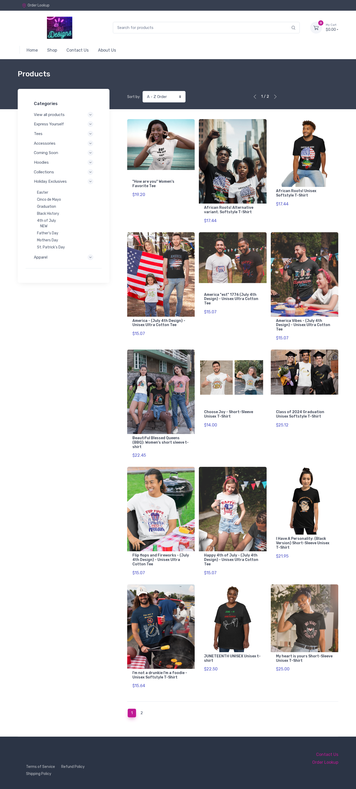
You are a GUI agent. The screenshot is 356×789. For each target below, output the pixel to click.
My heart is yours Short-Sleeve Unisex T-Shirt (304, 658)
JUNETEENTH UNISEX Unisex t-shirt (232, 658)
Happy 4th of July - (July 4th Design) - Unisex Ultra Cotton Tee (231, 559)
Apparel (40, 257)
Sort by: (133, 97)
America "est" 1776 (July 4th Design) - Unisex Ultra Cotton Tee (231, 299)
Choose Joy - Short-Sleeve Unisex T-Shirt (228, 414)
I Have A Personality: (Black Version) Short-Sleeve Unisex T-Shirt (302, 543)
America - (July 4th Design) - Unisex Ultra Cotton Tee (158, 323)
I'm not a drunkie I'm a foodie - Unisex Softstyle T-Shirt (159, 675)
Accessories (45, 143)
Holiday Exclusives (50, 181)
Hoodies (41, 162)
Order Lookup (39, 5)
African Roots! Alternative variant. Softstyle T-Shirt (228, 209)
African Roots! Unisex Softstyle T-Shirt (296, 193)
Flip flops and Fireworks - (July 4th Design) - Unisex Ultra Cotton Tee (160, 559)
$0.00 (331, 27)
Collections (44, 172)
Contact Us (327, 754)
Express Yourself (49, 124)
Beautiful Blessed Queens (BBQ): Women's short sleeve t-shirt (160, 442)
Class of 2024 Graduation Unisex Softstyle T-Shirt (300, 414)
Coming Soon (46, 152)
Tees (38, 133)
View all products (49, 114)
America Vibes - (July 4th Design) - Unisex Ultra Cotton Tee (303, 325)
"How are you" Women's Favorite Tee (153, 183)
